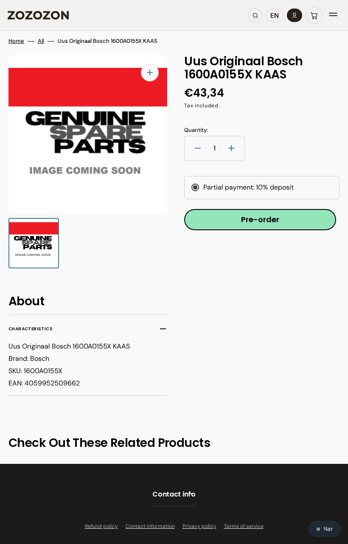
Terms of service (244, 526)
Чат (328, 529)
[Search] (255, 15)
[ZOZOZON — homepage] (38, 15)
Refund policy (101, 526)
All (41, 41)
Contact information (150, 526)
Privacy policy (199, 526)
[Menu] (333, 15)
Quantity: (196, 130)
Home (16, 41)
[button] (314, 15)
